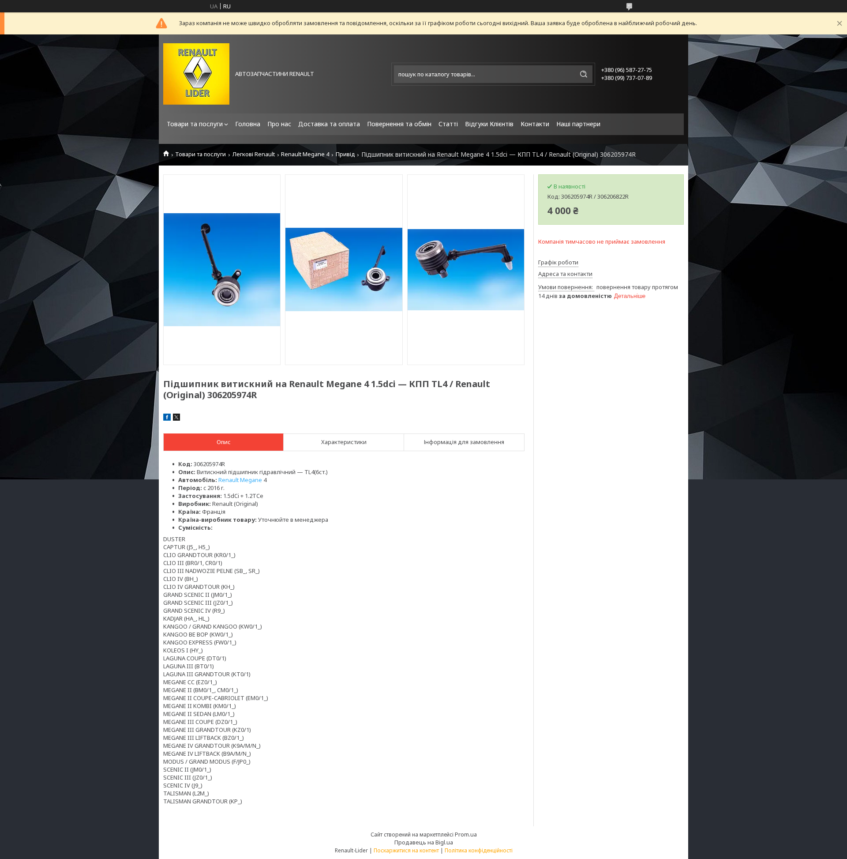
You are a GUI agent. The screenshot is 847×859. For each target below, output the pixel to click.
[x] (176, 418)
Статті (448, 124)
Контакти (535, 124)
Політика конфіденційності (479, 850)
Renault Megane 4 (305, 154)
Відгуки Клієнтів (489, 124)
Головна (247, 124)
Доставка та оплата (329, 124)
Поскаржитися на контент (406, 850)
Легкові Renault (253, 154)
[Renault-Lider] (196, 74)
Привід (345, 154)
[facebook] (167, 418)
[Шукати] (583, 74)
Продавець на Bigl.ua (423, 842)
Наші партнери (578, 124)
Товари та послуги (195, 124)
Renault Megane (240, 480)
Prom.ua (466, 834)
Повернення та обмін (399, 124)
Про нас (279, 124)
